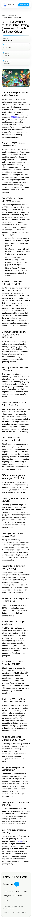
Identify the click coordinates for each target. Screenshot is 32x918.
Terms (19, 912)
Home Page (8, 891)
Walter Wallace (8, 40)
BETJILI (19, 841)
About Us (6, 912)
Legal (24, 912)
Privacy (13, 912)
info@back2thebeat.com (13, 896)
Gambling (13, 15)
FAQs (25, 891)
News (8, 15)
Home (3, 15)
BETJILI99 (15, 117)
